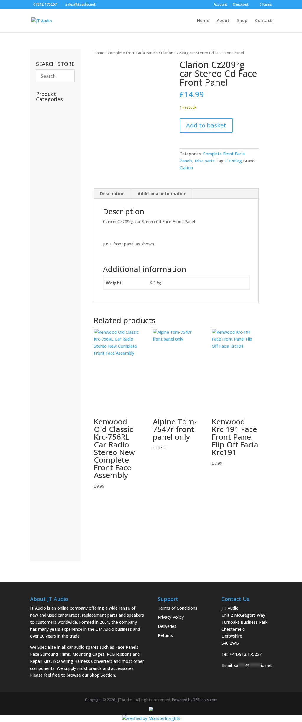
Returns (165, 635)
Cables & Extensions (51, 242)
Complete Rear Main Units (50, 501)
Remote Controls (52, 151)
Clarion (186, 167)
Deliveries (167, 626)
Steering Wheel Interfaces (50, 297)
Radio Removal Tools (50, 281)
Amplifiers (50, 447)
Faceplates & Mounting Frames (53, 262)
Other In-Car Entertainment (54, 419)
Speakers (49, 473)
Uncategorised (54, 163)
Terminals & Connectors (51, 329)
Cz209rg (234, 161)
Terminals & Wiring (54, 394)
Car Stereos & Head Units (55, 460)
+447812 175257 (245, 654)
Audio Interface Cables (50, 345)
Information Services (47, 194)
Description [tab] (112, 193)
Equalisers (50, 406)
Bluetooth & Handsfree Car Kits (54, 223)
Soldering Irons (53, 181)
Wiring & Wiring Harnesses (51, 362)
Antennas (48, 207)
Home (203, 21)
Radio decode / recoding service (51, 131)
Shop (242, 21)
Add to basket (206, 125)
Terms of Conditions (177, 608)
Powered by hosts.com (194, 699)
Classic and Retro (52, 533)
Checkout (241, 5)
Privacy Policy (171, 617)
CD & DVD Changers (50, 435)
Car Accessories (51, 111)
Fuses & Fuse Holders (49, 313)
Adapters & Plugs (53, 377)
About (223, 21)
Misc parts (205, 161)
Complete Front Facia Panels (133, 52)
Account (220, 5)
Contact (263, 21)
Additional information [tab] (162, 193)
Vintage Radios (55, 172)
